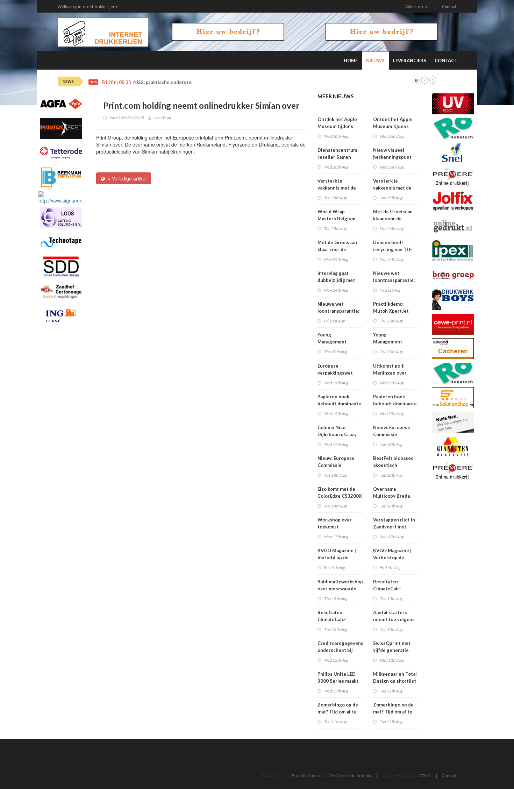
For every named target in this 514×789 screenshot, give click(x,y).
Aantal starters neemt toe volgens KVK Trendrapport (394, 619)
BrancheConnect (308, 775)
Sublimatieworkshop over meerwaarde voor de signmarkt (340, 588)
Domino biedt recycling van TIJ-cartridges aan (392, 249)
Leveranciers (409, 60)
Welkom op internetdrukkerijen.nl (89, 6)
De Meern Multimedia (350, 775)
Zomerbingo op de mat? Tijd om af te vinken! (337, 712)
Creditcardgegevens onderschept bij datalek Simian (340, 650)
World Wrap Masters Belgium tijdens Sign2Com (337, 218)
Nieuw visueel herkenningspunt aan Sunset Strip (392, 157)
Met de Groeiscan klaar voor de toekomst (337, 249)
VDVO (425, 775)
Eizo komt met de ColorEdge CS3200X (339, 492)
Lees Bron (162, 117)
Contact (449, 6)
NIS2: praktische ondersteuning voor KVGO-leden (188, 82)
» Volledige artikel (126, 178)
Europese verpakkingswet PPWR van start (335, 373)
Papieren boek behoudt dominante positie (339, 403)
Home (351, 60)
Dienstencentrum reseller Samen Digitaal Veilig (337, 157)
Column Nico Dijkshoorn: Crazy (337, 431)
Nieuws (375, 60)
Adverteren (416, 6)
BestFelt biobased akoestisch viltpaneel (393, 465)
